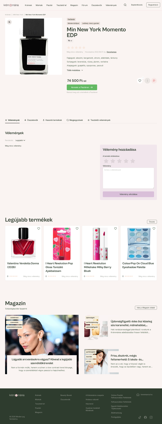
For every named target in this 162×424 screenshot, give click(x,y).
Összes (152, 222)
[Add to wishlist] (38, 228)
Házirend (89, 404)
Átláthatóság (116, 413)
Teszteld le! (61, 5)
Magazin (74, 5)
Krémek (28, 5)
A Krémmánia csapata (95, 395)
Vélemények (111, 5)
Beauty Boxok (66, 395)
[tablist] (81, 120)
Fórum (85, 5)
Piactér (49, 5)
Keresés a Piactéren (80, 87)
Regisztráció (153, 5)
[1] (140, 81)
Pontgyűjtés (116, 417)
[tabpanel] (81, 166)
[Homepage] (11, 5)
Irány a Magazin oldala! (146, 308)
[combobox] (20, 140)
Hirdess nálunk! (92, 399)
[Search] (125, 5)
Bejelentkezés (137, 5)
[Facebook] (145, 417)
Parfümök (71, 19)
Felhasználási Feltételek (121, 402)
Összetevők (96, 5)
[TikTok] (139, 417)
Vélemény (107, 166)
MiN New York (18, 15)
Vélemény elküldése (128, 194)
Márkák (39, 5)
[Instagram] (151, 417)
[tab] (12, 120)
